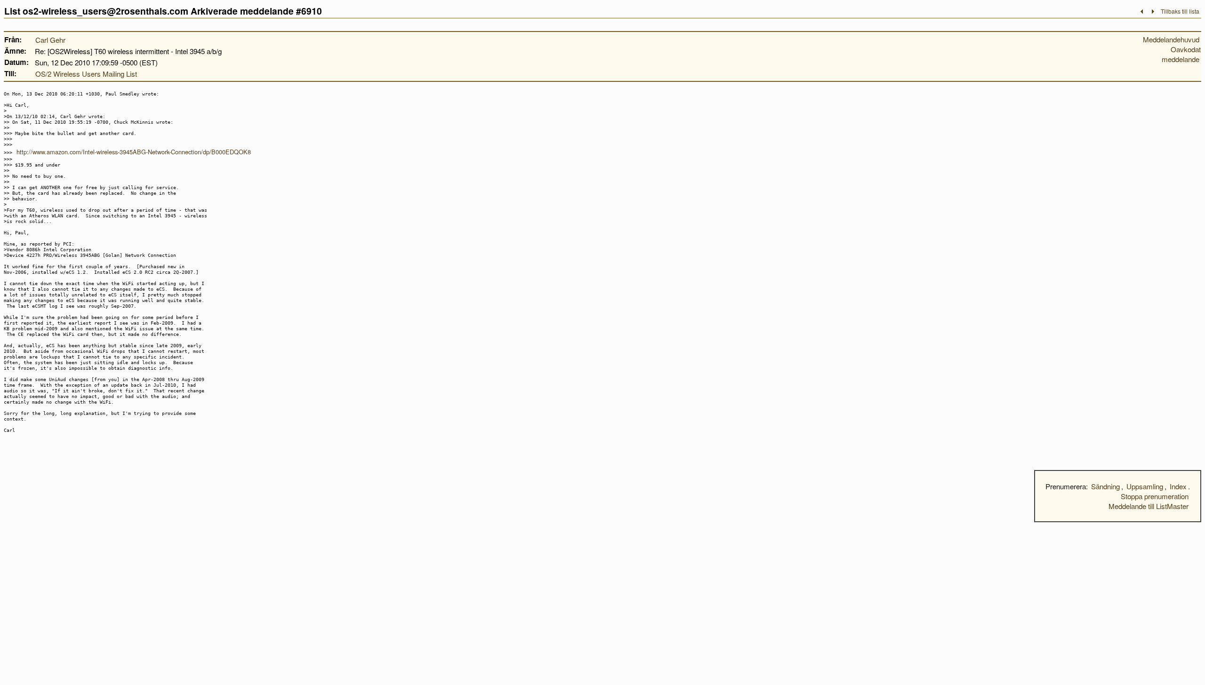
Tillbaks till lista (1180, 11)
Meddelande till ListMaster (1149, 506)
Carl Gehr (50, 40)
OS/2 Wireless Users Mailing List (86, 74)
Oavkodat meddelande (1181, 54)
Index (1178, 486)
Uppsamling (1144, 486)
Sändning (1105, 486)
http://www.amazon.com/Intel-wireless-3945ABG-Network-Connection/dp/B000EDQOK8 (133, 151)
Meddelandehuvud (1171, 39)
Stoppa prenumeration (1155, 496)
